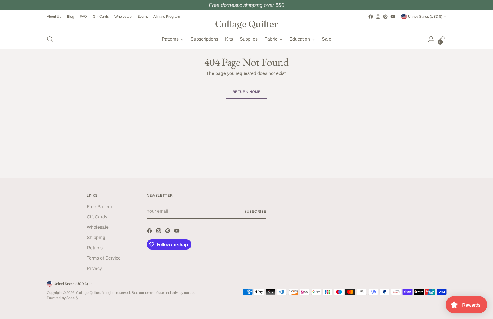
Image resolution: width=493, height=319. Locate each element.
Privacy (94, 268)
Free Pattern (99, 206)
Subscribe (255, 212)
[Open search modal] (50, 39)
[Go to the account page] (431, 39)
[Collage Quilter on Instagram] (378, 16)
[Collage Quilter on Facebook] (370, 16)
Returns (95, 247)
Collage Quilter (88, 293)
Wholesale (98, 227)
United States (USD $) (425, 17)
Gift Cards (97, 216)
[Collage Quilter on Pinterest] (385, 16)
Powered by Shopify (62, 298)
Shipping (96, 237)
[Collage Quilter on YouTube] (392, 16)
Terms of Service (104, 258)
